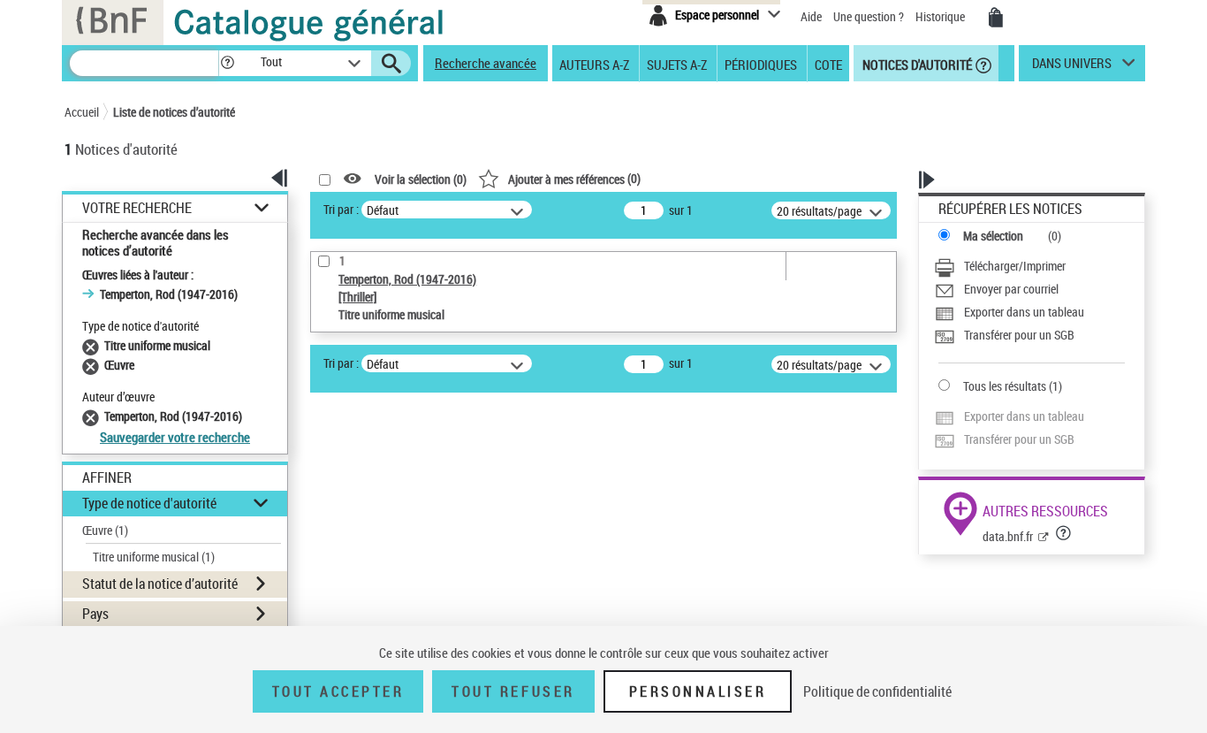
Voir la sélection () (421, 179)
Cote (828, 64)
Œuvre (105, 530)
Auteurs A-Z (594, 64)
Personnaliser (698, 691)
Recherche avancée (485, 63)
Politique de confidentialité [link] (877, 691)
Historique (941, 16)
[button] (227, 63)
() (574, 178)
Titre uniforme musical (154, 556)
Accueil (82, 111)
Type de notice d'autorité (149, 503)
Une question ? (870, 16)
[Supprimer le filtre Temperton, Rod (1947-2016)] (93, 416)
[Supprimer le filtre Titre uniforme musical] (93, 345)
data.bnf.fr (1008, 536)
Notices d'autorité (916, 64)
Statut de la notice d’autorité (160, 583)
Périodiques (761, 64)
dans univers (1072, 67)
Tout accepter (338, 691)
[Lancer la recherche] (391, 63)
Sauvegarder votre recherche (175, 437)
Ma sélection (993, 235)
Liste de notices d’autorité (174, 111)
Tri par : (341, 209)
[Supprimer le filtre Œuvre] (93, 364)
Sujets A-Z (677, 64)
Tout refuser (513, 691)
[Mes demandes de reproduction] (995, 17)
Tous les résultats (1004, 386)
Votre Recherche (137, 208)
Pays (95, 613)
